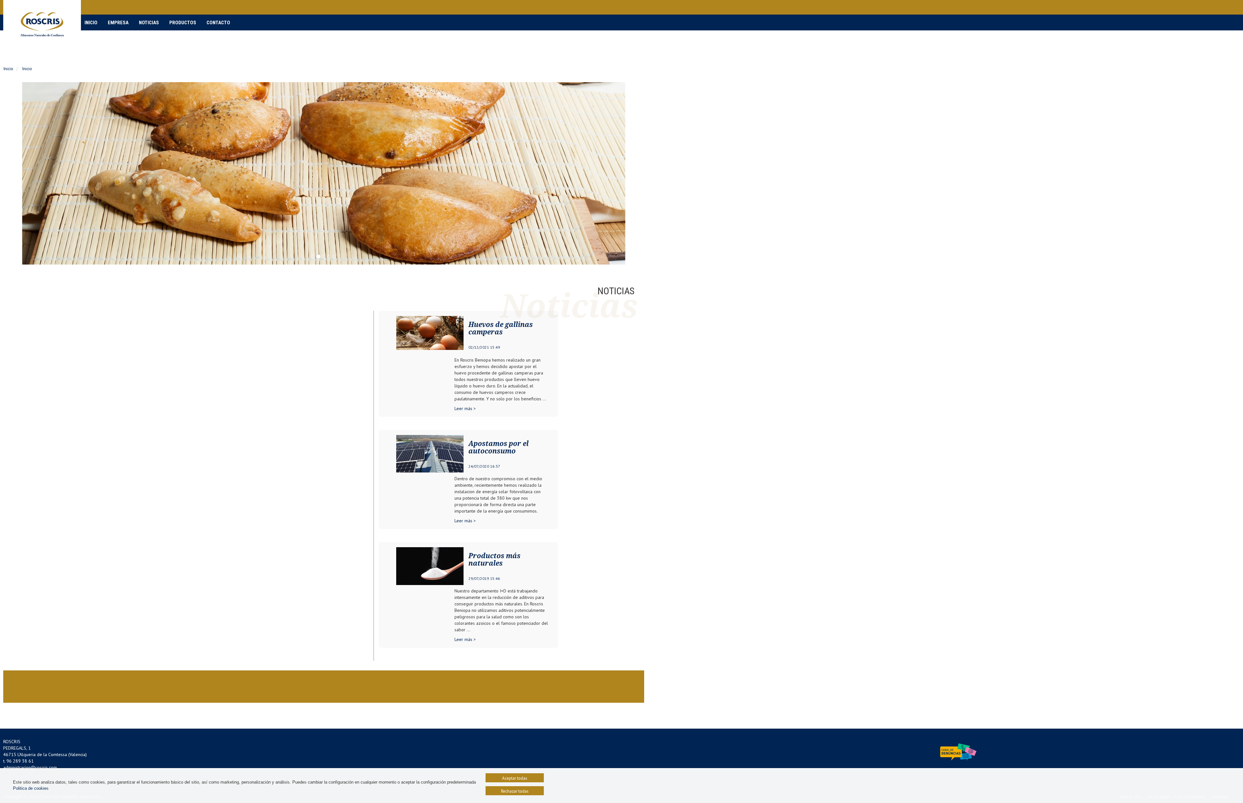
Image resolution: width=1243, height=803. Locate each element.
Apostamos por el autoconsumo (498, 447)
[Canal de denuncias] (958, 751)
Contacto (218, 23)
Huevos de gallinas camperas (500, 328)
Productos (182, 23)
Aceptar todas (514, 778)
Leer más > (465, 408)
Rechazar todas (515, 791)
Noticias (149, 23)
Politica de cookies (31, 788)
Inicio (90, 23)
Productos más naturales (494, 559)
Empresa (118, 23)
